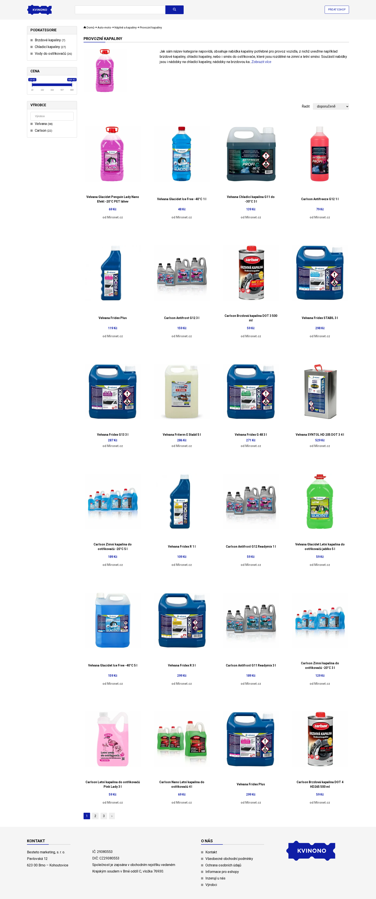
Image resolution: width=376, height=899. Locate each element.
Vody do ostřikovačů (53, 54)
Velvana (43, 124)
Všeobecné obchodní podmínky (229, 859)
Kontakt (211, 852)
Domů (90, 27)
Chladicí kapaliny (50, 47)
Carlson (43, 130)
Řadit (306, 106)
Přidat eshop (337, 9)
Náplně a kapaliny (125, 27)
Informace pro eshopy (222, 872)
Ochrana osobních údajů (223, 865)
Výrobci (211, 885)
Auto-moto (104, 27)
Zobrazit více (261, 62)
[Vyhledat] (174, 9)
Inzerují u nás (215, 878)
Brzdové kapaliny (49, 40)
